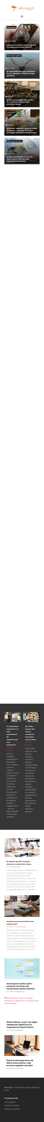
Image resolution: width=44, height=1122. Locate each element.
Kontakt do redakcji (11, 1105)
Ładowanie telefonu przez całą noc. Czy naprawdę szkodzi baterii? (22, 46)
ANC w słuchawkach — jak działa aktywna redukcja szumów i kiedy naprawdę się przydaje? (20, 313)
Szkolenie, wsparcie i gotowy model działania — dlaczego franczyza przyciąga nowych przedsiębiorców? (22, 130)
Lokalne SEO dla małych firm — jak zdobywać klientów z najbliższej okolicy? (21, 240)
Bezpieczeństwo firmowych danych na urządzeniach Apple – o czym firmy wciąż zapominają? (22, 458)
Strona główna (9, 1102)
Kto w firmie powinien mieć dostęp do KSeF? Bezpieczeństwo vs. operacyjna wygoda (22, 693)
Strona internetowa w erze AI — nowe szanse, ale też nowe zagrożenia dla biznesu (20, 159)
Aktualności (11, 27)
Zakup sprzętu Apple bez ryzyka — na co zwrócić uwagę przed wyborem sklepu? (21, 102)
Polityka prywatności (12, 1109)
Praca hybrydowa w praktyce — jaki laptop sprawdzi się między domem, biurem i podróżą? (21, 384)
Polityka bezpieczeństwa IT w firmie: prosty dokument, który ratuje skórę (20, 658)
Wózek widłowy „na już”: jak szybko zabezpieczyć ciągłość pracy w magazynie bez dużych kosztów (22, 1024)
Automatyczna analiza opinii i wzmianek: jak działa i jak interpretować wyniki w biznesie (21, 986)
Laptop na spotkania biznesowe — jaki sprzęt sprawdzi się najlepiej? (20, 349)
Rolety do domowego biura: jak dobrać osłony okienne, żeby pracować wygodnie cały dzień (20, 1063)
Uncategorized (11, 84)
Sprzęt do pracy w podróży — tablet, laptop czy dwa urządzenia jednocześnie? (21, 277)
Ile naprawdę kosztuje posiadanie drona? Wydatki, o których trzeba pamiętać (21, 73)
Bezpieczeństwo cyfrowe (22, 464)
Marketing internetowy (14, 141)
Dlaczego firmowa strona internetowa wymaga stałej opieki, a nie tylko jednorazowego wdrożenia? (21, 202)
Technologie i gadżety (14, 55)
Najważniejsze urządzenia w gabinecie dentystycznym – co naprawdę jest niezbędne (19, 526)
